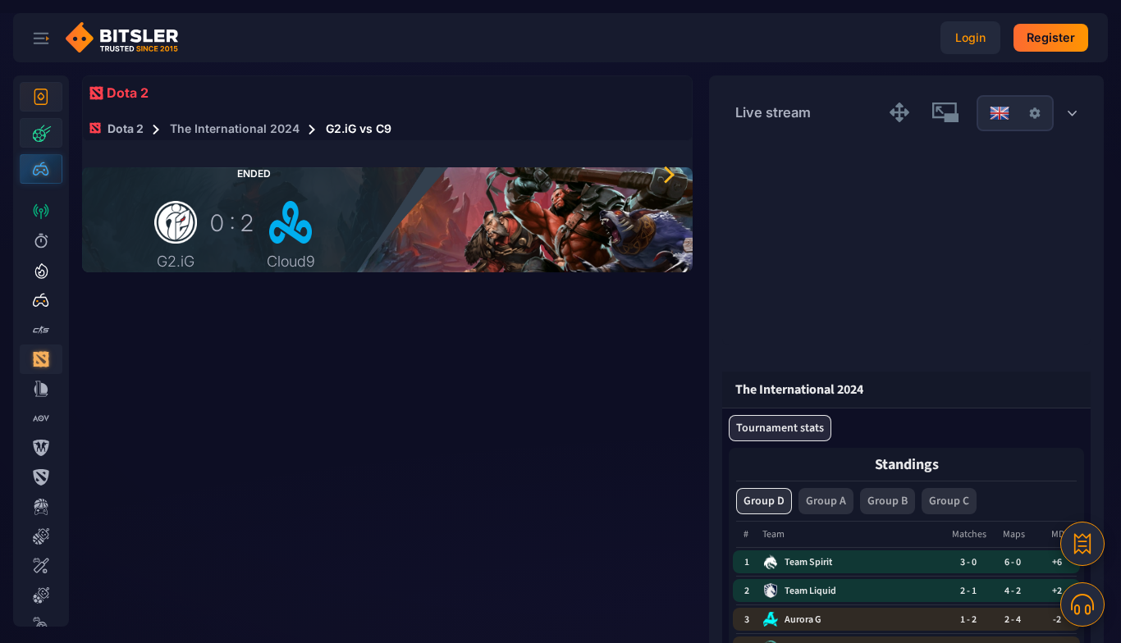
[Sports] (41, 133)
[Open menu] (41, 37)
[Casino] (41, 97)
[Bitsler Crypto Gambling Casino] (128, 37)
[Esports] (41, 169)
